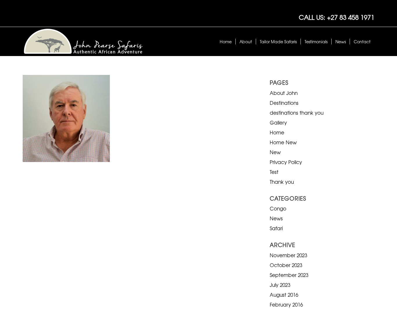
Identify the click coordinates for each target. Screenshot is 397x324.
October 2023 (286, 265)
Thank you (282, 181)
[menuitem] (225, 41)
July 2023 (280, 284)
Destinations (284, 102)
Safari (276, 228)
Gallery (278, 122)
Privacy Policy (286, 161)
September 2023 (289, 274)
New (275, 152)
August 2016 (284, 294)
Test (274, 171)
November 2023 (288, 255)
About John (284, 92)
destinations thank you (296, 112)
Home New (283, 142)
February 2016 (286, 304)
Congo (278, 208)
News (276, 218)
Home (277, 132)
